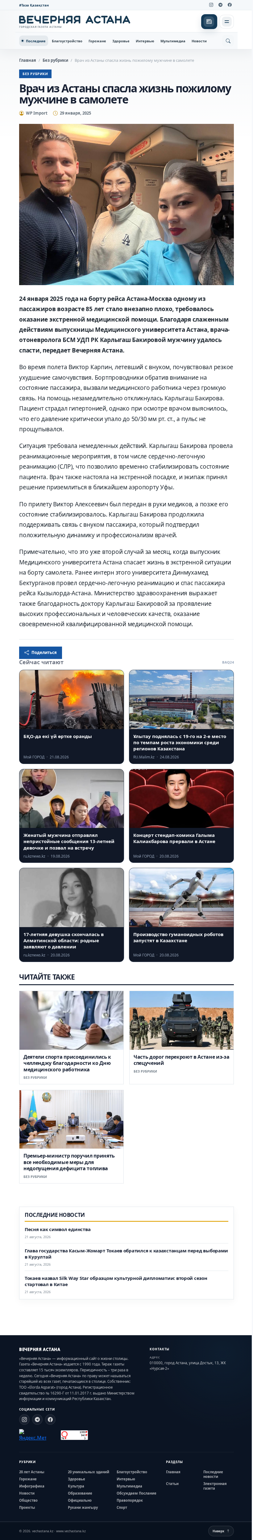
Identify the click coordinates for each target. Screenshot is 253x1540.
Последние (36, 41)
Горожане (97, 41)
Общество (28, 1500)
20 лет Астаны (31, 1472)
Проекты (27, 1507)
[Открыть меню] (227, 21)
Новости (199, 41)
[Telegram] (220, 5)
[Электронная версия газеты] (209, 21)
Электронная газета (215, 1486)
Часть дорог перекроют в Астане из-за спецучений (181, 1059)
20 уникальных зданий (88, 1472)
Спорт (122, 1507)
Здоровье (121, 41)
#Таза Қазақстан (34, 5)
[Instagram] (211, 5)
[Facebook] (229, 5)
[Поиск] (228, 41)
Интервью (145, 41)
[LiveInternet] (53, 1435)
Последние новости (213, 1474)
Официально (80, 1500)
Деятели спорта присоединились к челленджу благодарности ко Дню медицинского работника (67, 1063)
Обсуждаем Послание (136, 1493)
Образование (80, 1493)
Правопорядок (130, 1500)
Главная (27, 60)
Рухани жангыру (83, 1507)
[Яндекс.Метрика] (32, 1435)
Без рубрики (55, 60)
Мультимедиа (172, 41)
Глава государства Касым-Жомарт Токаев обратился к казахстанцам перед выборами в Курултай (126, 1254)
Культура (76, 1486)
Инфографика (31, 1486)
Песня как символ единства (57, 1229)
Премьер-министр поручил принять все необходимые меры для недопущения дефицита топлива (69, 1162)
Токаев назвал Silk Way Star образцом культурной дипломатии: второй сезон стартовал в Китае (116, 1281)
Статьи (172, 1483)
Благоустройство (67, 41)
